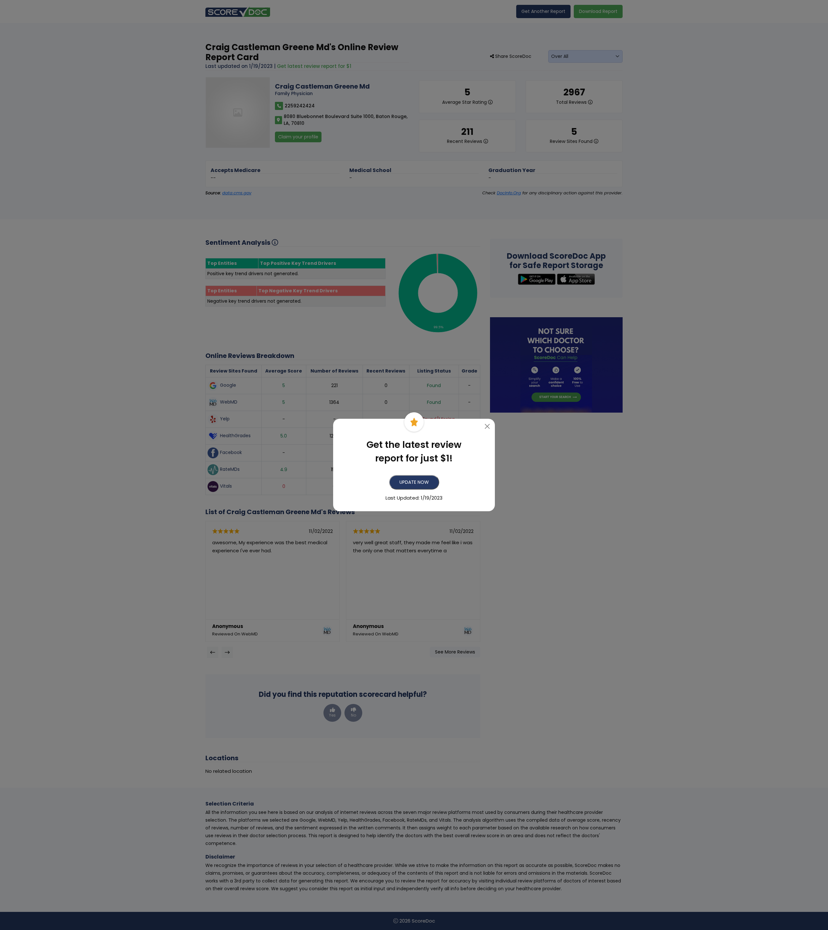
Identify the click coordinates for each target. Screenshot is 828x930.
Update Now (414, 482)
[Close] (487, 426)
